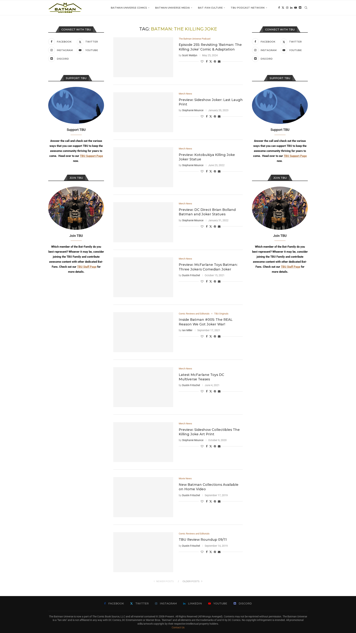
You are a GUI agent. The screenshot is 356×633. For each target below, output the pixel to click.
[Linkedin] (291, 7)
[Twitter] (283, 7)
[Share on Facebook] (206, 61)
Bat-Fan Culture (210, 7)
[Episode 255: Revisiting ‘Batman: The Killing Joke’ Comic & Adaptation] (143, 57)
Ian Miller (187, 330)
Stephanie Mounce (192, 110)
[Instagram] (287, 7)
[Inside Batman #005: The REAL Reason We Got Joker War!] (143, 332)
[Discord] (300, 7)
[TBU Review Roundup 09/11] (143, 552)
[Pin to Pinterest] (215, 61)
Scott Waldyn (189, 55)
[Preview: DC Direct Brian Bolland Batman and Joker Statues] (143, 222)
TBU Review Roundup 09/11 (203, 540)
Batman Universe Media (172, 7)
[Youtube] (295, 7)
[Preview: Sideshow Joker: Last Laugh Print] (143, 112)
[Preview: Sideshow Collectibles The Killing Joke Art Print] (143, 442)
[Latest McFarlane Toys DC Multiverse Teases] (143, 387)
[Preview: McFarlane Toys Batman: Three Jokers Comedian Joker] (143, 277)
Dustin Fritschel (191, 275)
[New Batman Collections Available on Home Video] (143, 497)
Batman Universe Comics (129, 7)
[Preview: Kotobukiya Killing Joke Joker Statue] (143, 167)
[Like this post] (202, 61)
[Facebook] (279, 7)
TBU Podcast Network (248, 7)
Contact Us (178, 627)
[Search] (306, 7)
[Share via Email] (219, 61)
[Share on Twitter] (210, 61)
